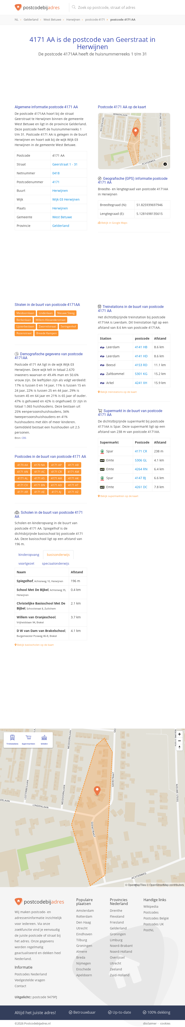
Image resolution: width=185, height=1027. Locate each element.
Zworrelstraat (47, 326)
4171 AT (73, 485)
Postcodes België (156, 918)
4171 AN (22, 472)
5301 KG (141, 374)
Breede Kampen (46, 333)
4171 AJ (56, 492)
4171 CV (22, 485)
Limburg (116, 940)
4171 (56, 182)
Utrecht (82, 928)
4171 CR (56, 472)
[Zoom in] (179, 734)
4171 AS (39, 478)
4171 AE (39, 492)
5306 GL (141, 460)
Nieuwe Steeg (66, 313)
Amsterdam (85, 910)
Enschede (83, 969)
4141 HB (141, 347)
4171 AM (73, 472)
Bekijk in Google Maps (114, 222)
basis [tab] (58, 554)
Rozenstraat (24, 333)
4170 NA (39, 465)
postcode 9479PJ (44, 997)
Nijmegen (83, 963)
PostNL (148, 930)
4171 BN (39, 485)
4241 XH (141, 383)
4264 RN (141, 469)
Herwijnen (60, 190)
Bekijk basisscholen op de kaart (35, 644)
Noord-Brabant (121, 945)
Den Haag (83, 922)
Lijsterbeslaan (25, 326)
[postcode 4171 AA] (40, 7)
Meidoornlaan (25, 313)
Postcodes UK (153, 924)
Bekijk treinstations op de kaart (118, 392)
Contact (20, 986)
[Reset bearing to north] (179, 747)
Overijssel (117, 957)
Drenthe (116, 910)
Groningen (84, 945)
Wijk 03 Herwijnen (66, 199)
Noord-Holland (121, 951)
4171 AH (56, 478)
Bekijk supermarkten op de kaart (119, 496)
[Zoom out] (179, 740)
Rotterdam (84, 916)
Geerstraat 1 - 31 (65, 164)
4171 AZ (73, 492)
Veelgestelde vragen (30, 980)
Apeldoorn (84, 975)
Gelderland (60, 225)
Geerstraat (132, 39)
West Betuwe (62, 217)
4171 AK (73, 478)
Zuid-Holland (120, 975)
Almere (81, 951)
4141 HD (141, 356)
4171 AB (73, 465)
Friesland (117, 922)
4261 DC (141, 487)
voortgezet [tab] (26, 563)
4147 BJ (140, 478)
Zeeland (116, 969)
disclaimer (150, 1023)
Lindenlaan (46, 313)
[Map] (134, 141)
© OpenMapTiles (135, 885)
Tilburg (81, 940)
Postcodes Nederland (31, 974)
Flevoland (117, 916)
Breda (80, 957)
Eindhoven (84, 934)
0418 (56, 173)
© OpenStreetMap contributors (165, 885)
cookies (165, 1023)
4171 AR (22, 492)
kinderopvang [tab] (28, 554)
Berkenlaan (23, 320)
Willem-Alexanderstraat (50, 320)
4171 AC (39, 472)
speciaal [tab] (55, 563)
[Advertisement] (92, 78)
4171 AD (56, 485)
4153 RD (141, 365)
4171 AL (23, 478)
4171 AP (56, 465)
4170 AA (22, 465)
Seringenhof (68, 326)
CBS (24, 437)
